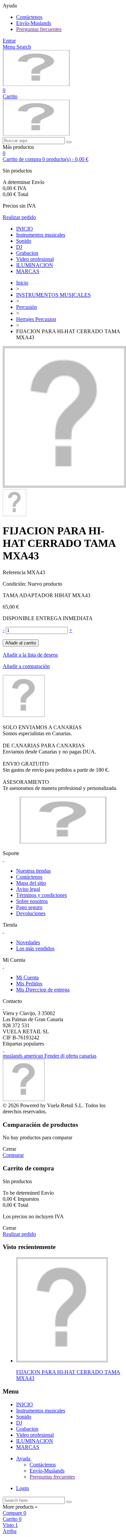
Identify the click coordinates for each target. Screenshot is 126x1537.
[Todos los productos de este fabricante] (24, 715)
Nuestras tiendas (33, 871)
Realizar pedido (19, 217)
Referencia (15, 572)
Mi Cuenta (27, 977)
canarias (87, 1056)
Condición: (15, 584)
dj (63, 1056)
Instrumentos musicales (40, 235)
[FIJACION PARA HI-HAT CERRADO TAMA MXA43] (64, 486)
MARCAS (27, 271)
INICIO (24, 229)
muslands (13, 1056)
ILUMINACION (34, 265)
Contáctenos (29, 17)
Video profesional (35, 259)
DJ (19, 247)
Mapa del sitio (31, 883)
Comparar (13, 1155)
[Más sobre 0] (62, 1360)
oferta (72, 1056)
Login (22, 1488)
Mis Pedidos (29, 983)
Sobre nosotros (32, 901)
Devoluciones (30, 913)
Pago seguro (29, 907)
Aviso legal (28, 889)
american (34, 1056)
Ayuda (24, 1458)
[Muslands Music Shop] (36, 84)
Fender (52, 1056)
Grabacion (27, 253)
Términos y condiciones (41, 895)
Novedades (28, 942)
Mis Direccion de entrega (43, 989)
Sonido (23, 241)
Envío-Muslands (33, 23)
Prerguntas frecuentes (38, 29)
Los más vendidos (35, 948)
